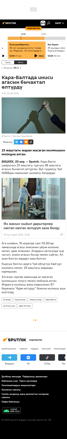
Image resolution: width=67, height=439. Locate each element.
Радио (35, 348)
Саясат (23, 348)
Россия (46, 348)
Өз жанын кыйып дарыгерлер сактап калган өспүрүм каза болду (32, 226)
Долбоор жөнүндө (11, 376)
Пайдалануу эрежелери (34, 376)
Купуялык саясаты (11, 389)
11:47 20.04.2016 (10, 93)
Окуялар (7, 299)
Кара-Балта (50, 299)
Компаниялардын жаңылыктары (19, 385)
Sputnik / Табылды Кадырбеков (18, 136)
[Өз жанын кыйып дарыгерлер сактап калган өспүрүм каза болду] (33, 199)
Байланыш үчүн (10, 380)
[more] (61, 234)
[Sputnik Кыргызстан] (10, 24)
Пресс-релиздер (28, 380)
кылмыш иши (9, 306)
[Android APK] (11, 410)
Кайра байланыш (11, 401)
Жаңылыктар (35, 299)
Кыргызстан (20, 299)
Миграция (60, 348)
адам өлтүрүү (25, 306)
